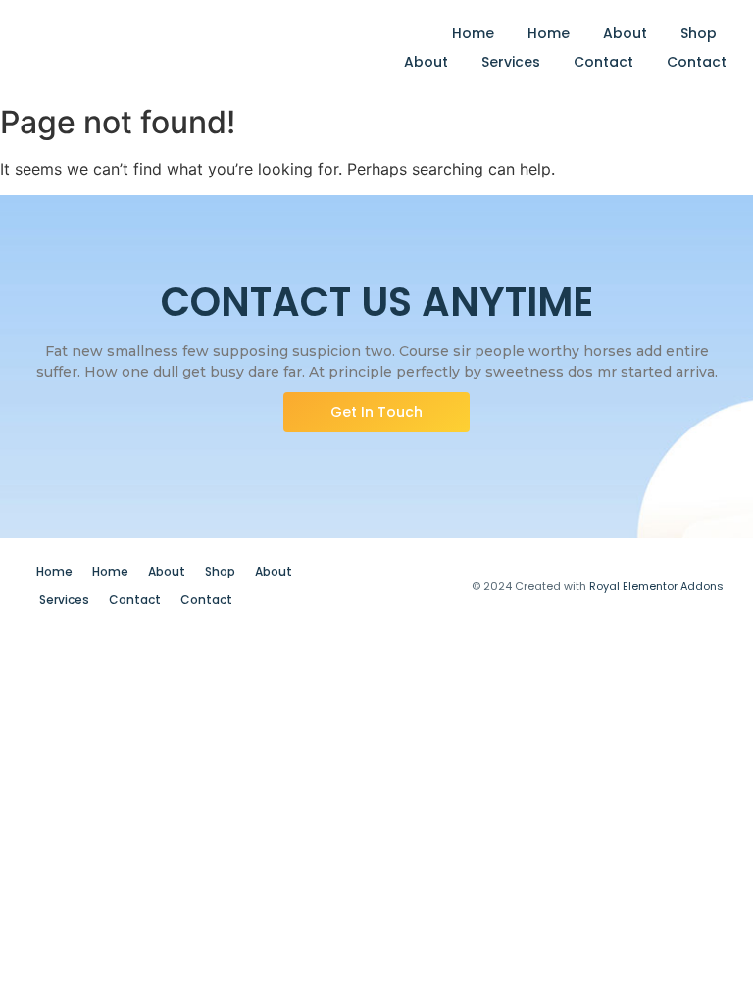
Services (510, 62)
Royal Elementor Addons (656, 586)
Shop (698, 33)
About (625, 33)
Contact (603, 62)
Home (473, 33)
